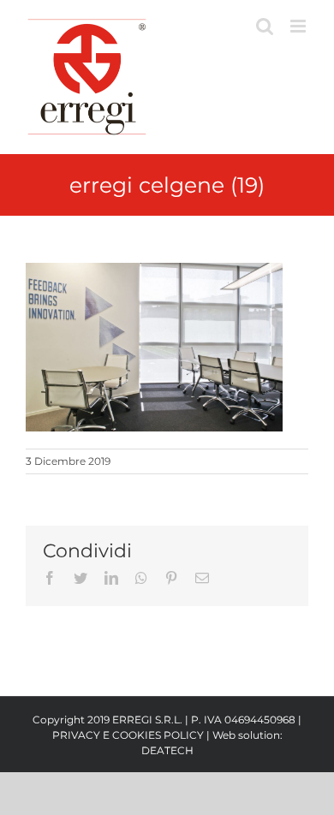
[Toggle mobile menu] (299, 26)
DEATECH (167, 750)
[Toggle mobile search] (264, 26)
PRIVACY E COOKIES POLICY (128, 735)
